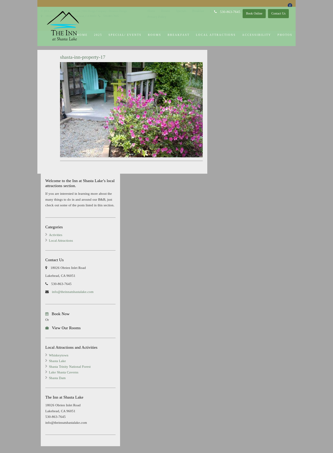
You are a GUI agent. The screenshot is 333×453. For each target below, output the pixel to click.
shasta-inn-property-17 (82, 57)
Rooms (154, 35)
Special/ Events (125, 35)
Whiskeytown (58, 355)
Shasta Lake (57, 361)
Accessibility (256, 35)
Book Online (254, 13)
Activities (55, 235)
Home (82, 35)
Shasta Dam (57, 378)
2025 (98, 35)
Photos (285, 35)
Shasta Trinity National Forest (70, 366)
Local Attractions (216, 35)
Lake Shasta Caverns (63, 372)
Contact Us (278, 13)
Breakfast (179, 35)
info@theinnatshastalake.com (72, 292)
